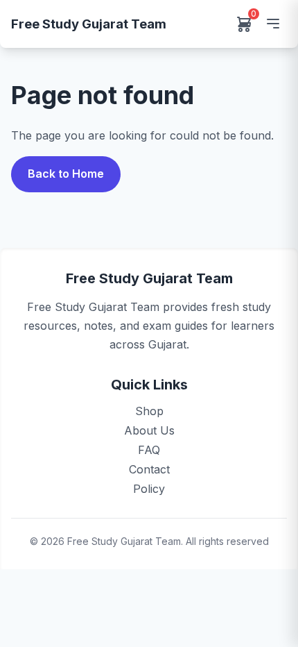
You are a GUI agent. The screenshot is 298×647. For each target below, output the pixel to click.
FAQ (149, 450)
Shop (149, 411)
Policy (149, 489)
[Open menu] (273, 23)
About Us (149, 430)
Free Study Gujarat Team (88, 24)
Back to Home (66, 173)
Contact (149, 469)
